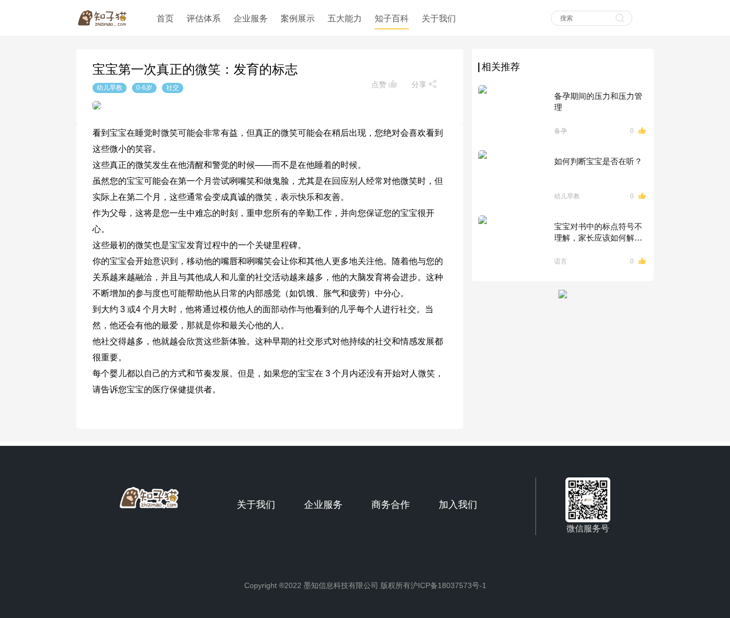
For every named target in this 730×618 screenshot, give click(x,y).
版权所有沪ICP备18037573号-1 (433, 585)
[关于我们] (438, 6)
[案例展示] (297, 6)
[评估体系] (203, 6)
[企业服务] (250, 6)
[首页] (166, 6)
